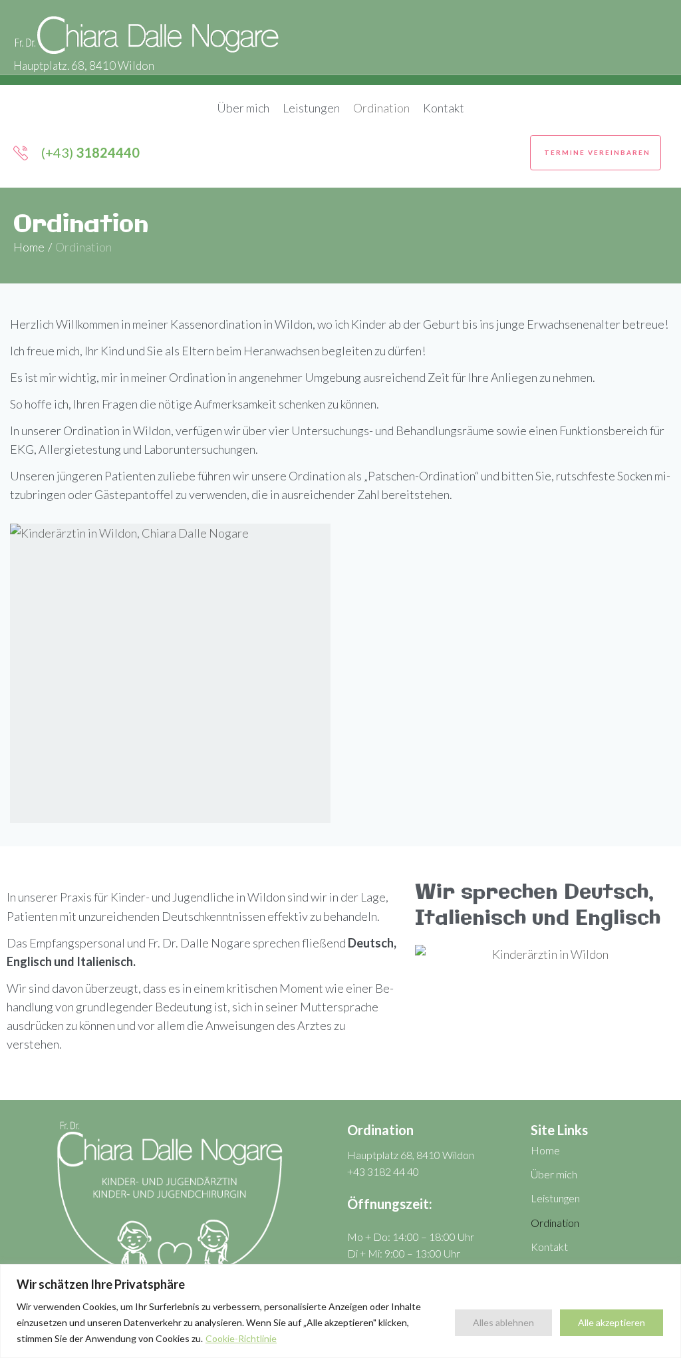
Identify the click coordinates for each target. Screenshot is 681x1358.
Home (29, 247)
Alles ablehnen (503, 1322)
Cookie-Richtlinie (241, 1338)
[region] (340, 1311)
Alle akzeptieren (611, 1322)
